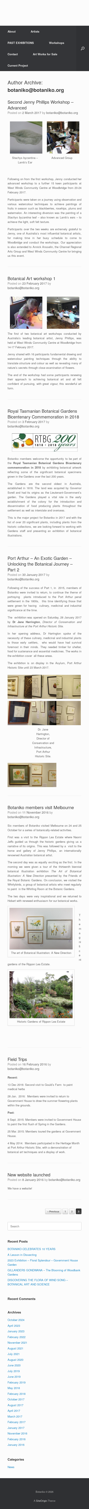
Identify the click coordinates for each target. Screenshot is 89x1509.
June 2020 (14, 1365)
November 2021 (17, 1342)
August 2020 (15, 1360)
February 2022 (16, 1337)
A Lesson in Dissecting (22, 1255)
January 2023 (16, 1331)
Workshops (56, 43)
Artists (35, 31)
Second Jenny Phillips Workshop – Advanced (40, 105)
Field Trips (17, 1059)
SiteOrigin (41, 1500)
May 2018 (14, 1388)
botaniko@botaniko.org (36, 89)
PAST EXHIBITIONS (21, 43)
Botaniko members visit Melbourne (41, 807)
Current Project (18, 65)
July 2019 (14, 1371)
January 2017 (16, 1428)
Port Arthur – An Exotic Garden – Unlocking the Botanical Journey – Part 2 (40, 564)
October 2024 (16, 1320)
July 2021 (14, 1354)
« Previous (53, 1211)
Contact (13, 54)
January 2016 (16, 1445)
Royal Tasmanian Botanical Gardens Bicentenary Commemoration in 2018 (43, 414)
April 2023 (14, 1326)
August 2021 (15, 1348)
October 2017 (16, 1399)
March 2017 (15, 1416)
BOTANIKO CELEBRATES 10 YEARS (32, 1249)
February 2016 (16, 1439)
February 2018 (16, 1394)
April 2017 (14, 1411)
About (12, 31)
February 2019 (16, 1382)
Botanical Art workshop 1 (32, 278)
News (11, 1467)
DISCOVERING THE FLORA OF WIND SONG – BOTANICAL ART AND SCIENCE (38, 1282)
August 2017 (15, 1405)
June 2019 (14, 1377)
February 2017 (16, 1422)
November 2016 (17, 1433)
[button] (82, 48)
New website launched (29, 1174)
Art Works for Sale (45, 54)
